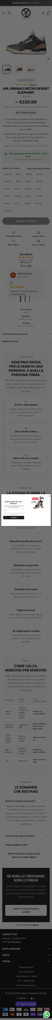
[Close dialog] (49, 496)
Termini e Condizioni (19, 513)
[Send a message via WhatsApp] (47, 1015)
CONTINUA (13, 517)
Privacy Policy (15, 514)
